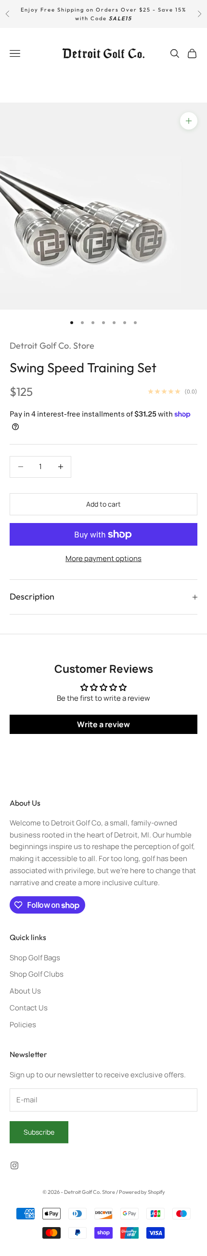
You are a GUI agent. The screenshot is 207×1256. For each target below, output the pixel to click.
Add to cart (103, 504)
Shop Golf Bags (35, 958)
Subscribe (39, 1132)
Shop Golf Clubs (37, 974)
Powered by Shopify (142, 1192)
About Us (25, 991)
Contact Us (29, 1008)
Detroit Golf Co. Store (52, 345)
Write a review (103, 724)
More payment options (103, 558)
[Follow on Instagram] (14, 1165)
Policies (23, 1025)
